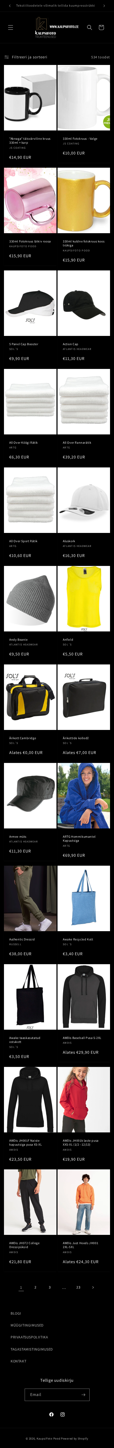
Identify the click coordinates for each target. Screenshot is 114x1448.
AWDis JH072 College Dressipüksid (24, 1245)
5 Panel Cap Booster (23, 344)
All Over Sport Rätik (23, 541)
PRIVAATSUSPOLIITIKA (29, 1337)
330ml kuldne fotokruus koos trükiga (83, 243)
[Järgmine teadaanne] (104, 6)
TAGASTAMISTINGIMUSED (32, 1349)
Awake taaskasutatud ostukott (24, 1039)
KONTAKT (18, 1361)
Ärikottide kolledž (76, 738)
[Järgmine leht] (93, 1287)
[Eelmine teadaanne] (10, 6)
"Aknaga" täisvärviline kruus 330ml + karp (30, 141)
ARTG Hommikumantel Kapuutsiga (79, 839)
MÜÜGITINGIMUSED (27, 1325)
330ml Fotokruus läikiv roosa (30, 241)
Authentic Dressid (22, 939)
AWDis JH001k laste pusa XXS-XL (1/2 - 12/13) (81, 1142)
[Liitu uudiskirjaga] (83, 1395)
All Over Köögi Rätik (23, 442)
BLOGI (16, 1313)
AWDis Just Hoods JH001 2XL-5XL (80, 1245)
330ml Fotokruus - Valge (80, 138)
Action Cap (70, 344)
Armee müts (18, 836)
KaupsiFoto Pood (48, 1438)
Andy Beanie (18, 639)
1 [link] (21, 1287)
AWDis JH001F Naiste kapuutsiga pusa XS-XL (25, 1142)
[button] (10, 27)
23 (78, 1287)
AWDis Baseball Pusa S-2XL (82, 1037)
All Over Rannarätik (77, 442)
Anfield (68, 639)
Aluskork (69, 541)
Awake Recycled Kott (78, 939)
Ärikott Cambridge (22, 738)
